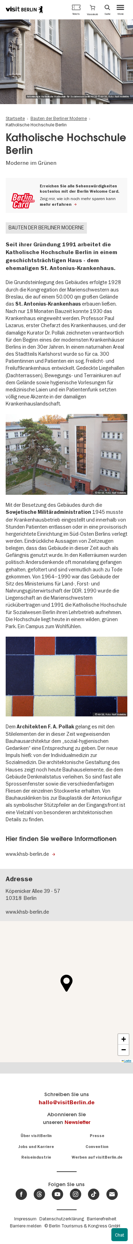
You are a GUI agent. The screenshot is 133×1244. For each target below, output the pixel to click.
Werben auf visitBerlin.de (97, 1157)
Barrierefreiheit (101, 1218)
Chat (119, 1235)
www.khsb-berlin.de (27, 912)
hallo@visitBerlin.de (67, 1102)
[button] (92, 9)
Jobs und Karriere (36, 1146)
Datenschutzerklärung (61, 1218)
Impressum (25, 1218)
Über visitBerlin (36, 1136)
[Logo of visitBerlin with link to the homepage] (24, 9)
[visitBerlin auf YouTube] (57, 1194)
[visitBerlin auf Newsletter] (112, 1194)
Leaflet (127, 1060)
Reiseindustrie (36, 1157)
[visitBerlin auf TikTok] (93, 1194)
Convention (97, 1146)
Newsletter (77, 1122)
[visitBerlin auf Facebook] (21, 1194)
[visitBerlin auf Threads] (39, 1194)
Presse (97, 1136)
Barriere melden (25, 1225)
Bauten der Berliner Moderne (46, 227)
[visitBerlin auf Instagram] (75, 1194)
